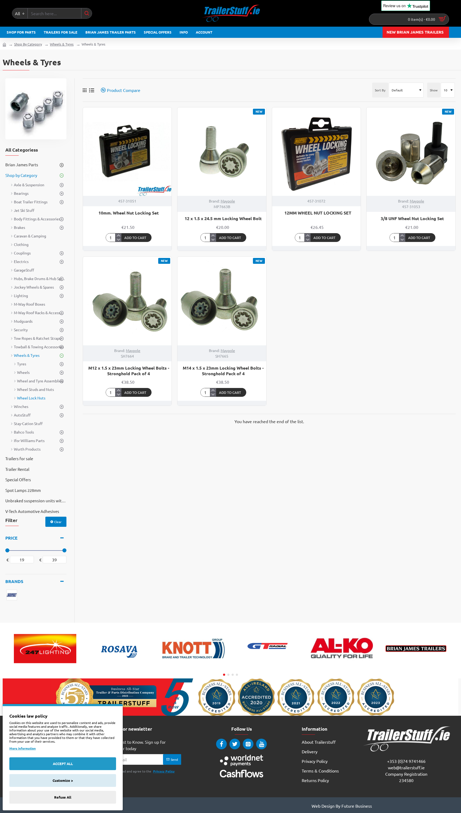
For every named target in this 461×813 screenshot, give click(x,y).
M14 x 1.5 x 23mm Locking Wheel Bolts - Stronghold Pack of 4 (223, 370)
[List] (91, 90)
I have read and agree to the (142, 771)
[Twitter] (234, 744)
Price (11, 538)
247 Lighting (45, 666)
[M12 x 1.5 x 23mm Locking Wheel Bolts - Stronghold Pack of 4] (127, 301)
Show (434, 90)
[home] (4, 44)
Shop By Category (28, 44)
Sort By (380, 90)
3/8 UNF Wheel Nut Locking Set (412, 218)
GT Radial (267, 666)
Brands (14, 581)
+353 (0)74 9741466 (406, 761)
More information (22, 748)
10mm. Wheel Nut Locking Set (128, 213)
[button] (137, 237)
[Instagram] (248, 744)
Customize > (63, 780)
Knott (193, 666)
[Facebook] (221, 744)
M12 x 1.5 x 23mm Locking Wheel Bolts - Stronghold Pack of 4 (128, 370)
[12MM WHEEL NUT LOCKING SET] (316, 151)
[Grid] (84, 90)
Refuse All (62, 797)
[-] (118, 240)
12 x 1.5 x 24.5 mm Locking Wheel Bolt (223, 218)
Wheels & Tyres (62, 44)
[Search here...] (86, 13)
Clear (58, 522)
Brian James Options (415, 666)
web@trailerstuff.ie (406, 767)
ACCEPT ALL (63, 763)
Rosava (119, 666)
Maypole (228, 201)
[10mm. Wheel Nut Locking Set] (127, 151)
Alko (341, 666)
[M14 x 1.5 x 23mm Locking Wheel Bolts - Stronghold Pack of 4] (221, 301)
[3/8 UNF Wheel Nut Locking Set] (411, 151)
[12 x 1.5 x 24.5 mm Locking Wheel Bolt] (221, 151)
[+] (118, 235)
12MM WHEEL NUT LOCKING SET (317, 213)
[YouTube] (261, 744)
